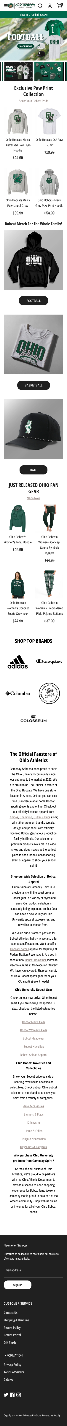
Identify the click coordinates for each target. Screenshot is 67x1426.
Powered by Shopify (51, 1415)
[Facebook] (12, 1395)
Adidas (14, 817)
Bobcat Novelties (33, 1046)
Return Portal (12, 1335)
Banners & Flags (34, 1114)
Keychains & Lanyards (33, 1147)
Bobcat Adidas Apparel (33, 1054)
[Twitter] (6, 1395)
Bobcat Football (19, 949)
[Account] (50, 4)
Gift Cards (10, 1342)
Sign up (17, 1285)
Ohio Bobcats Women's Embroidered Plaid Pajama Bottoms (49, 608)
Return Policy (12, 1327)
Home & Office (33, 1130)
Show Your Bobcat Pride (33, 100)
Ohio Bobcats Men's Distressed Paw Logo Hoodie (18, 145)
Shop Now (33, 498)
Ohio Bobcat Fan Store (30, 1415)
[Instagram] (18, 1395)
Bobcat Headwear (33, 1038)
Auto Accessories (33, 1106)
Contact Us (10, 1312)
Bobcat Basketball (36, 960)
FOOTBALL (33, 300)
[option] (33, 39)
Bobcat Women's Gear (33, 1030)
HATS (33, 470)
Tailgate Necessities (33, 1138)
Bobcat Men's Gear (33, 1022)
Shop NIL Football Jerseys (33, 15)
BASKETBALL (33, 385)
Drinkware (33, 1122)
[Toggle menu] (4, 6)
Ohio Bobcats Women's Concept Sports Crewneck (18, 608)
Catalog (8, 1379)
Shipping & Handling (16, 1320)
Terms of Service (14, 1372)
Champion (26, 817)
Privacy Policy (12, 1364)
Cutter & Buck (42, 817)
